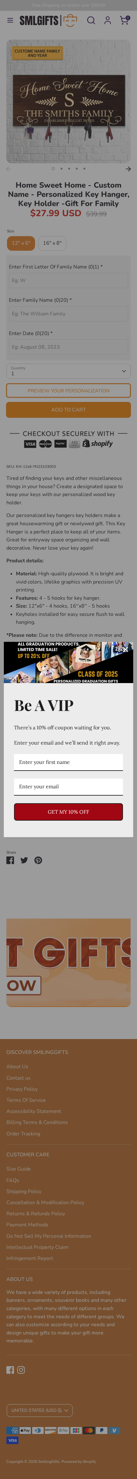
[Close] (125, 649)
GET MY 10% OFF (68, 812)
